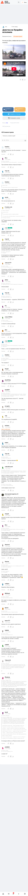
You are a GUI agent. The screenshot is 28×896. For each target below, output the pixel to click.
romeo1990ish (8, 317)
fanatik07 (7, 389)
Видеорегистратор (6, 36)
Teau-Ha (7, 170)
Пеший (6, 368)
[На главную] (3, 894)
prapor (6, 442)
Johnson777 (8, 262)
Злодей (7, 513)
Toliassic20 (8, 660)
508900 (7, 630)
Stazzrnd (7, 544)
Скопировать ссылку (15, 118)
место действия (5, 429)
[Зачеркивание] (4, 140)
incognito (7, 406)
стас (6, 26)
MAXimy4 (7, 593)
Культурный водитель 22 (11, 494)
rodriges (7, 583)
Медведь (7, 677)
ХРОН (6, 280)
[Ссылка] (8, 140)
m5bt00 (7, 644)
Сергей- (7, 239)
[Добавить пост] (19, 894)
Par (6, 305)
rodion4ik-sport (9, 466)
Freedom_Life (8, 207)
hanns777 (7, 620)
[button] (13, 894)
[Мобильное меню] (8, 894)
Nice (6, 158)
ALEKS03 (7, 747)
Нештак (7, 561)
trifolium (7, 425)
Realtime (7, 146)
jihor (6, 329)
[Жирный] (3, 140)
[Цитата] (6, 140)
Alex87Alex (8, 380)
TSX (6, 416)
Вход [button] (25, 2)
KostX (6, 712)
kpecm (6, 607)
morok (6, 197)
